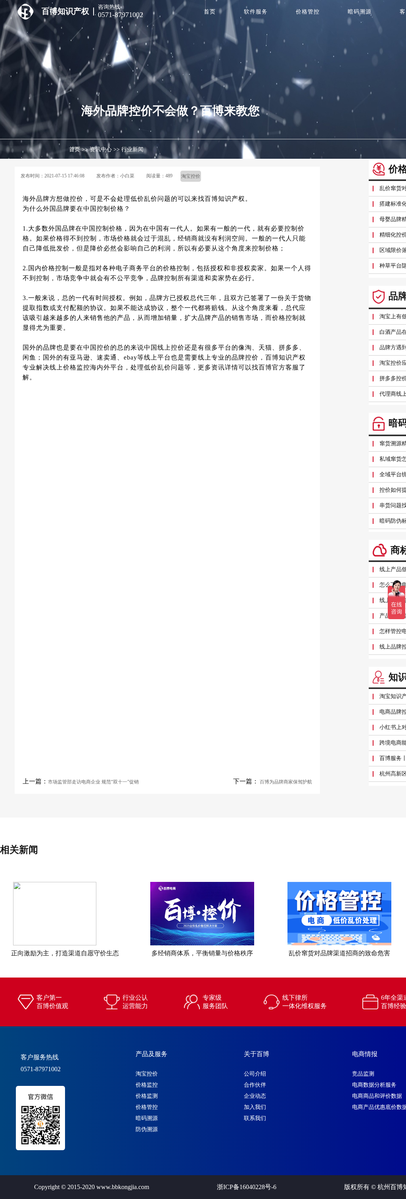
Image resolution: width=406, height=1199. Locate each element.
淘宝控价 (147, 1074)
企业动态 (255, 1096)
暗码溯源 (360, 12)
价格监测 (147, 1096)
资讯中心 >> (105, 149)
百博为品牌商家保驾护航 (285, 782)
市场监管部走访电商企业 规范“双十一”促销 (93, 782)
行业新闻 (132, 149)
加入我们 (255, 1107)
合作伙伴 (255, 1085)
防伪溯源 (147, 1129)
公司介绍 (255, 1074)
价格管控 (308, 12)
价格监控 (147, 1085)
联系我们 (255, 1118)
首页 (210, 12)
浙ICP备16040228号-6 (246, 1187)
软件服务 (256, 12)
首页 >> (78, 149)
